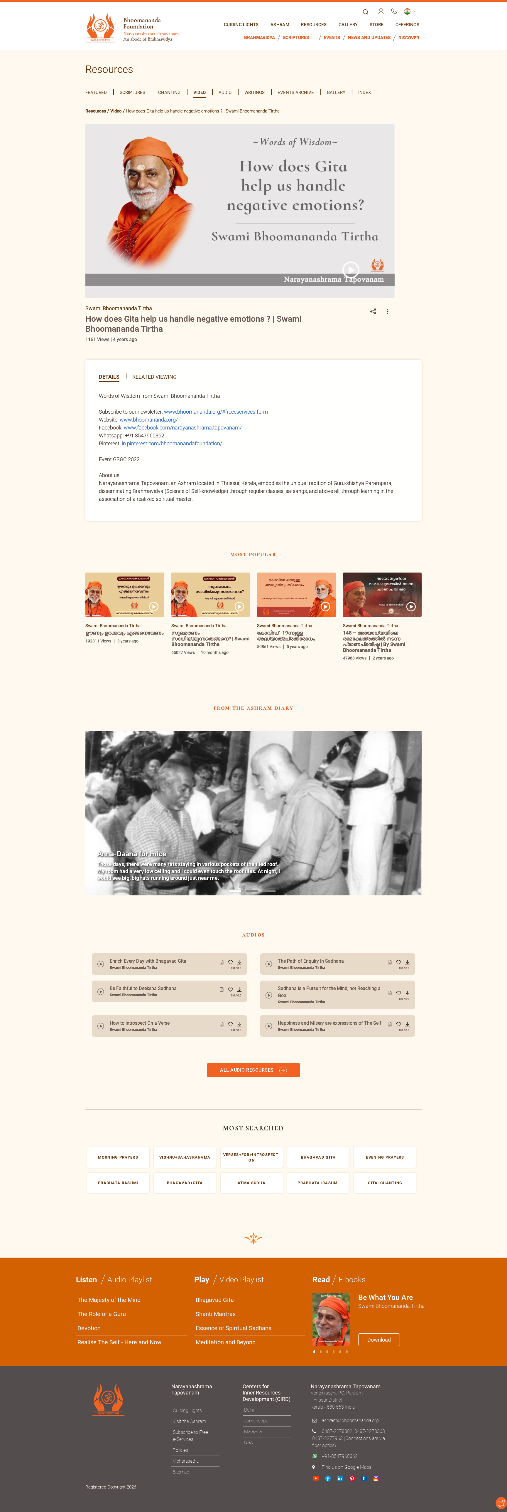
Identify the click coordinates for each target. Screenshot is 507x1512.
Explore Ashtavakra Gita (351, 813)
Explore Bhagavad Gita (282, 813)
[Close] (378, 674)
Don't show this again (276, 827)
